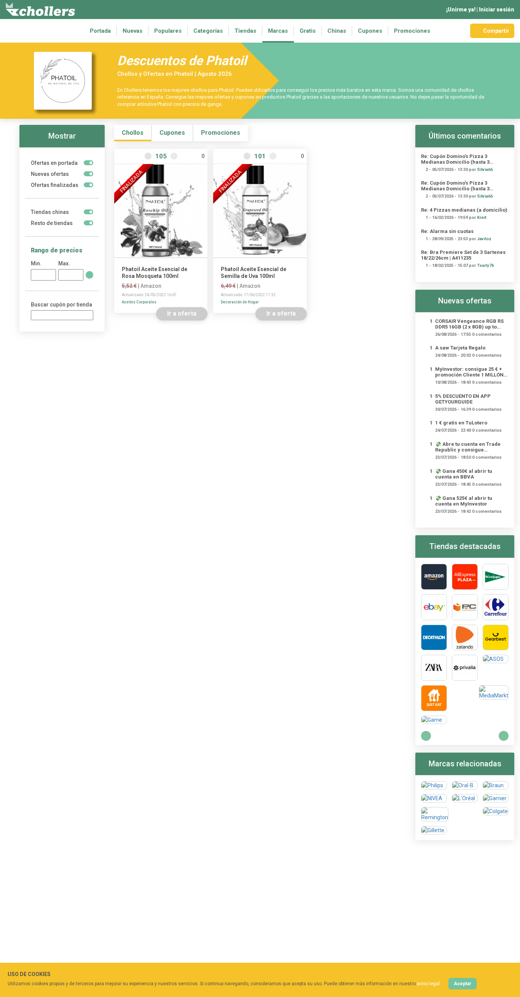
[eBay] (434, 607)
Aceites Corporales (139, 302)
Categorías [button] (208, 30)
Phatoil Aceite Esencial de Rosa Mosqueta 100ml (154, 272)
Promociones (412, 30)
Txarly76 (485, 265)
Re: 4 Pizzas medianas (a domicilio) (464, 210)
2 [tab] (470, 736)
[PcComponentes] (465, 607)
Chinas (336, 30)
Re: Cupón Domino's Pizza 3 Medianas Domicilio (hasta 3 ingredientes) (455, 159)
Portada (100, 30)
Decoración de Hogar (240, 302)
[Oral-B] (465, 785)
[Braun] (495, 785)
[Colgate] (495, 814)
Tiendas (245, 30)
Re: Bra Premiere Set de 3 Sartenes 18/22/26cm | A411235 (463, 255)
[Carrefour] (495, 607)
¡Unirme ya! (460, 9)
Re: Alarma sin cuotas (447, 231)
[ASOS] (495, 667)
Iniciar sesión (496, 9)
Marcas (278, 30)
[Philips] (434, 785)
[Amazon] (434, 577)
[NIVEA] (434, 798)
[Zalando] (465, 637)
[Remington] (435, 814)
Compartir (496, 31)
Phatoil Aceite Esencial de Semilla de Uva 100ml (253, 272)
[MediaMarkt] (494, 698)
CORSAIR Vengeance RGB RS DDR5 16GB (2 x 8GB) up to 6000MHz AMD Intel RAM (469, 324)
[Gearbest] (495, 637)
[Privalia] (465, 667)
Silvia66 (485, 169)
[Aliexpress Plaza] (465, 577)
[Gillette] (434, 830)
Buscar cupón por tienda (61, 304)
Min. (36, 263)
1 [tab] (459, 736)
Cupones (370, 30)
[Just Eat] (434, 698)
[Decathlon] (434, 637)
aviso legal (428, 983)
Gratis (308, 30)
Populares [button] (168, 30)
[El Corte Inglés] (495, 577)
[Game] (434, 719)
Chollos (133, 132)
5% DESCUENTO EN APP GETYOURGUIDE (463, 399)
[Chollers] (40, 9)
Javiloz (484, 238)
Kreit (482, 217)
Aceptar (462, 983)
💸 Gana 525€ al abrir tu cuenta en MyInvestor (463, 501)
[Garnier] (495, 798)
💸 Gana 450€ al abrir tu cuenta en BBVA (463, 474)
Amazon (150, 286)
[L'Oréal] (465, 798)
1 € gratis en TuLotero (461, 423)
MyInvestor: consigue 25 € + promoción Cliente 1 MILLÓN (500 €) (469, 372)
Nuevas (132, 30)
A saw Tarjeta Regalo (460, 348)
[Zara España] (434, 667)
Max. (64, 263)
